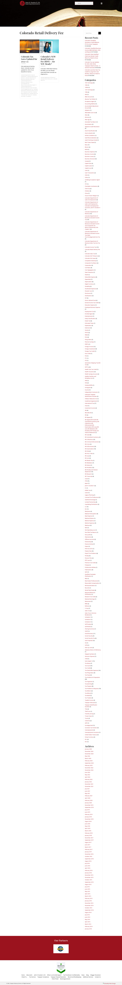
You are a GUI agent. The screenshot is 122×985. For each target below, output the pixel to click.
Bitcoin (87, 147)
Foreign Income (89, 346)
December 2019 (89, 805)
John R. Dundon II (89, 485)
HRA (86, 380)
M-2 (86, 509)
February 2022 (88, 779)
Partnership (88, 541)
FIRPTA (87, 344)
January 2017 (88, 851)
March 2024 (88, 758)
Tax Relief (87, 695)
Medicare (87, 525)
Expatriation (88, 325)
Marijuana (87, 511)
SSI (85, 643)
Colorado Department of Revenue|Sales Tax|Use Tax (29, 91)
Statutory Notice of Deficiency (93, 650)
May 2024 (87, 756)
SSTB (86, 645)
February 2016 (88, 870)
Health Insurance (89, 371)
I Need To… (24, 977)
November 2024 (89, 753)
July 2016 (87, 863)
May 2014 (87, 919)
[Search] (99, 33)
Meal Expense (88, 516)
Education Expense (90, 305)
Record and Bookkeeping (74, 977)
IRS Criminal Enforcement (92, 442)
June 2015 (87, 889)
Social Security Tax (90, 638)
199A (86, 92)
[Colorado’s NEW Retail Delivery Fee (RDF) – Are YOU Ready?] (49, 61)
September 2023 (89, 763)
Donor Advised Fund (90, 300)
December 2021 (89, 784)
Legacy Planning (89, 495)
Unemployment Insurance (92, 732)
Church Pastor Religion (91, 195)
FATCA (86, 332)
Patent (86, 546)
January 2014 (88, 929)
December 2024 (89, 751)
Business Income (89, 154)
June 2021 (87, 791)
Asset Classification (90, 130)
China (86, 193)
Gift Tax (87, 367)
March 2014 (88, 924)
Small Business (89, 633)
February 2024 (88, 760)
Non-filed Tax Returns (91, 532)
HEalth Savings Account (91, 374)
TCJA (86, 709)
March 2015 (88, 896)
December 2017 (89, 838)
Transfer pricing (89, 713)
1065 (86, 85)
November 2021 (89, 786)
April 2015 (87, 894)
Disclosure (88, 293)
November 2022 (89, 770)
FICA (86, 337)
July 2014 (87, 915)
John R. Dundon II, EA (39, 975)
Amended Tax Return (90, 122)
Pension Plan (88, 558)
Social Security (89, 636)
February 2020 (88, 800)
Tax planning (88, 684)
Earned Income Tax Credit (92, 302)
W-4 (86, 741)
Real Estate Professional (91, 581)
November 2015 (89, 877)
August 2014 (88, 912)
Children (87, 191)
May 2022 (87, 774)
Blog (87, 975)
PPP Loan (87, 560)
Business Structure (90, 159)
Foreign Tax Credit (90, 351)
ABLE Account (88, 96)
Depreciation (88, 281)
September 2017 (89, 840)
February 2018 (88, 833)
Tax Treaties (88, 698)
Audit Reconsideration (91, 138)
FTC (86, 358)
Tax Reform (28, 96)
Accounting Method (90, 104)
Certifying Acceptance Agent (92, 180)
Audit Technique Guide (91, 140)
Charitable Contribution (91, 186)
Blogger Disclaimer (95, 975)
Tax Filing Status (89, 672)
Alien (86, 115)
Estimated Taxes (89, 323)
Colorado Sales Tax (34, 93)
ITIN (86, 481)
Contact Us (98, 977)
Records (87, 588)
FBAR (86, 335)
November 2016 (89, 854)
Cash (86, 170)
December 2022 (89, 768)
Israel (86, 478)
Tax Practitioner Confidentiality (71, 975)
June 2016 (87, 866)
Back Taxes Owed (89, 142)
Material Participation (90, 513)
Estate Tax (87, 321)
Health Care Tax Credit (91, 369)
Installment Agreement (91, 401)
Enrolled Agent (89, 314)
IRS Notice (87, 465)
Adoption (87, 110)
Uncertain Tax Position (91, 727)
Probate (87, 565)
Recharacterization (90, 585)
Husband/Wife (89, 385)
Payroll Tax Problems (90, 553)
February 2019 (88, 814)
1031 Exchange (89, 83)
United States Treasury (91, 734)
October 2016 (88, 856)
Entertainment (89, 316)
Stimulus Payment (90, 656)
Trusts (86, 718)
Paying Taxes (88, 551)
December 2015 (89, 875)
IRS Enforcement (89, 446)
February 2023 (88, 765)
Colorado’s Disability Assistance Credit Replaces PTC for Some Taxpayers (92, 42)
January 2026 (88, 749)
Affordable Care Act (90, 112)
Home (23, 975)
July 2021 (87, 788)
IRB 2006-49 (88, 412)
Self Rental (88, 626)
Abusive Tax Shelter (90, 99)
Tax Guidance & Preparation (92, 677)
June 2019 (87, 812)
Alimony (87, 117)
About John (29, 975)
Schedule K (88, 622)
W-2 (86, 739)
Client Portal (55, 979)
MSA (86, 527)
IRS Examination (89, 449)
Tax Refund (88, 693)
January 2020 (88, 803)
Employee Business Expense (92, 307)
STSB (86, 658)
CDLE (86, 175)
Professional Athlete (90, 567)
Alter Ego (87, 119)
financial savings (89, 342)
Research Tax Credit (90, 596)
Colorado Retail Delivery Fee (47, 78)
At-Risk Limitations (90, 135)
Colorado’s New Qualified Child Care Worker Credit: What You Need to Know (91, 56)
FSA (86, 356)
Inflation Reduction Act (91, 398)
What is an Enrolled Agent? (54, 975)
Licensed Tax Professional (92, 497)
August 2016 (88, 861)
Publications (88, 569)
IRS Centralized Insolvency (92, 437)
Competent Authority (90, 260)
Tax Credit (87, 668)
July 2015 (87, 887)
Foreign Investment (90, 349)
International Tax (89, 403)
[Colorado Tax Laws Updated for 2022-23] (29, 69)
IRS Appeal (88, 417)
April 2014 (87, 922)
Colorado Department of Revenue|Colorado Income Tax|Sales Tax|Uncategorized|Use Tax (29, 88)
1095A (86, 87)
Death (86, 274)
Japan (86, 483)
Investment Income (90, 408)
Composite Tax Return (91, 263)
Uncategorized (89, 725)
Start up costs (88, 647)
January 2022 (88, 782)
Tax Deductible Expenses (91, 670)
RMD (86, 603)
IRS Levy (87, 456)
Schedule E (88, 619)
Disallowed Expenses (90, 288)
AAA (86, 94)
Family (86, 330)
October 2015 (88, 880)
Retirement (88, 601)
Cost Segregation (89, 270)
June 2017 (87, 845)
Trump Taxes (88, 716)
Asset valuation (89, 133)
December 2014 (89, 903)
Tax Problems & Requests (92, 688)
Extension (87, 328)
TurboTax (87, 720)
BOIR (86, 149)
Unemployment (89, 730)
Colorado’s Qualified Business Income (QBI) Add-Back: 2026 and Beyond (93, 50)
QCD (86, 572)
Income (87, 390)
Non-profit (87, 534)
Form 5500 (88, 353)
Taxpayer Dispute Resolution (58, 977)
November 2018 (89, 819)
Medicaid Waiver (89, 518)
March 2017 (88, 847)
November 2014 (89, 905)
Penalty (87, 555)
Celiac (86, 177)
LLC (86, 506)
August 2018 (88, 821)
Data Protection (89, 272)
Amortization (88, 124)
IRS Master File (89, 460)
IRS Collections (89, 439)
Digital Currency (89, 284)
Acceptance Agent (89, 101)
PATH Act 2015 (89, 548)
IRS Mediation (88, 463)
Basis (86, 145)
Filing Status (88, 339)
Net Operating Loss (90, 530)
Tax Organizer (88, 681)
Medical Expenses (89, 523)
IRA (86, 410)
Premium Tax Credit (90, 562)
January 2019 (88, 817)
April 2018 (87, 828)
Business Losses (89, 156)
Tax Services (32, 977)
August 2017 (88, 842)
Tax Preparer (88, 686)
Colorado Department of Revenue (48, 77)
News (83, 975)
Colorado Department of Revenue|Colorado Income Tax (92, 217)
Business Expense (89, 151)
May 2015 (87, 891)
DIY (86, 298)
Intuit (86, 405)
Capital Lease (88, 166)
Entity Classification (90, 318)
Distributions (88, 295)
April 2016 (87, 868)
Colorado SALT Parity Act (27, 94)
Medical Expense (89, 520)
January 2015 (88, 901)
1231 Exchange (89, 90)
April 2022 (87, 777)
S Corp (86, 608)
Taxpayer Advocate (90, 702)
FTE (86, 360)
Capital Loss (88, 168)
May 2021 (87, 793)
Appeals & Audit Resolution (92, 126)
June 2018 (87, 824)
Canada (87, 161)
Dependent (88, 279)
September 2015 (89, 882)
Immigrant (87, 387)
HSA (86, 383)
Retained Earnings (90, 599)
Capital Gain (88, 163)
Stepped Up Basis (89, 654)
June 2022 (87, 772)
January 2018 (88, 835)
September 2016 (89, 859)
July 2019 (87, 809)
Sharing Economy (89, 629)
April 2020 (87, 798)
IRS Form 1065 (89, 453)
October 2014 (88, 908)
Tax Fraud (87, 675)
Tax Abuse (87, 663)
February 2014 (88, 926)
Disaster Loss (88, 291)
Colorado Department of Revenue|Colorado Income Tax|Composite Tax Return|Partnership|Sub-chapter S (92, 225)
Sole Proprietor (89, 640)
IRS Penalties (88, 467)
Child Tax (87, 188)
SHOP (86, 631)
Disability (87, 286)
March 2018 (88, 830)
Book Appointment (65, 979)
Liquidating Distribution (91, 504)
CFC (86, 184)
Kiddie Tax (87, 490)
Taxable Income (89, 700)
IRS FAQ (87, 451)
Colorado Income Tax (27, 92)
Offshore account (89, 539)
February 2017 (88, 849)
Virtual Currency (89, 737)
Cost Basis (87, 267)
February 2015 (88, 898)
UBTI (86, 723)
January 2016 (88, 873)
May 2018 (87, 826)
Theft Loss (87, 711)
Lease (86, 492)
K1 (85, 488)
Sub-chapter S (88, 661)
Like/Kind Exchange (90, 499)
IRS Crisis (87, 444)
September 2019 (89, 807)
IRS (86, 415)
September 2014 (89, 910)
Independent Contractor (91, 392)
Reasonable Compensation (92, 583)
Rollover (87, 606)
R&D (86, 578)
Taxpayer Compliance (43, 977)
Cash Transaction (89, 173)
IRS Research (88, 474)
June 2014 (87, 917)
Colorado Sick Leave (90, 258)
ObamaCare (88, 537)
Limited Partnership (90, 502)
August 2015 (88, 884)
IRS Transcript (88, 476)
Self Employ (88, 624)
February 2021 (88, 795)
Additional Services (88, 977)
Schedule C (88, 617)
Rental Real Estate (89, 590)
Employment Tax (89, 311)
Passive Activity (89, 544)
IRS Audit (87, 435)
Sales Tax (87, 610)
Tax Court (87, 665)
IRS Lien (87, 458)
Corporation (88, 265)
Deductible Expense (90, 277)
